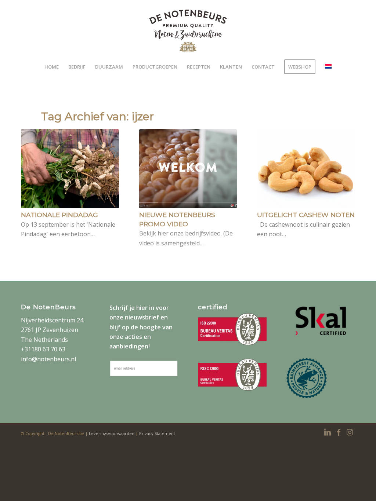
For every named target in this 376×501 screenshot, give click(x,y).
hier (142, 308)
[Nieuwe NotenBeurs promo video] (188, 168)
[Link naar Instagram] (349, 432)
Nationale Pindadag (59, 215)
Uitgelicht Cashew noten (306, 215)
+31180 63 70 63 (43, 349)
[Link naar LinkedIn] (327, 432)
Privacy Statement (157, 433)
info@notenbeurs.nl (48, 359)
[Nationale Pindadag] (70, 168)
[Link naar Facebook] (338, 432)
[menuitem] (52, 67)
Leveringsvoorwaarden (112, 433)
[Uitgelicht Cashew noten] (306, 168)
